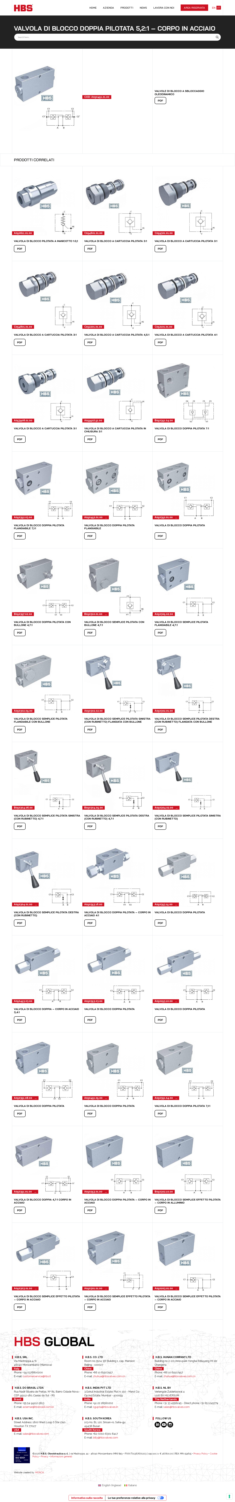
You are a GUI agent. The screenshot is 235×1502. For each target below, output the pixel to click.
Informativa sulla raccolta (87, 1497)
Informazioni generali (61, 1456)
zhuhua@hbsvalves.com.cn (109, 1376)
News (143, 7)
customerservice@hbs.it (37, 1376)
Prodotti (126, 7)
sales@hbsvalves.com (176, 1406)
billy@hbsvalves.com (105, 1437)
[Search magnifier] (217, 37)
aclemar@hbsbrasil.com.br (38, 1406)
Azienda (108, 7)
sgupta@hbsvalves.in (105, 1406)
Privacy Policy (200, 1453)
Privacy (44, 1456)
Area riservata (194, 7)
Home (93, 7)
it (218, 7)
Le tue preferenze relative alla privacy (131, 1497)
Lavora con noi (163, 7)
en (213, 7)
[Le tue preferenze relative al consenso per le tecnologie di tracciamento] (229, 1496)
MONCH (39, 1472)
